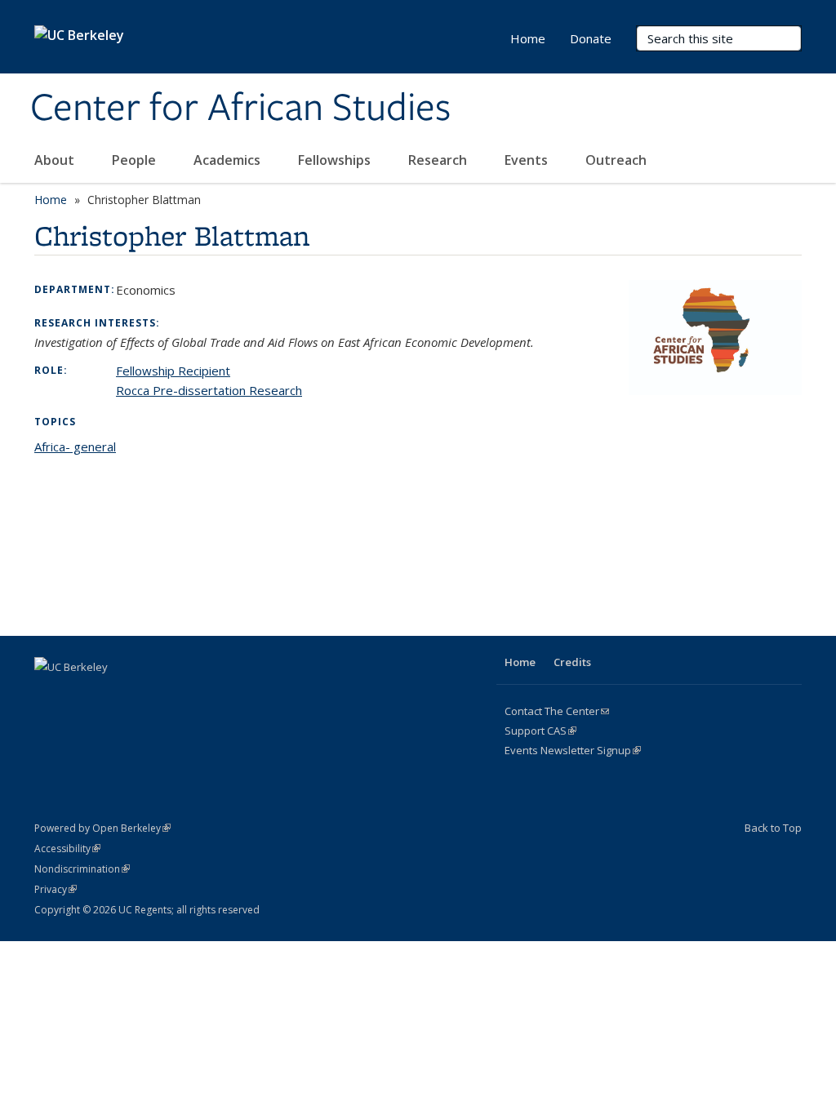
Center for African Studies (240, 108)
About (56, 160)
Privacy (55, 889)
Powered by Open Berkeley (102, 828)
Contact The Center (557, 711)
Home (527, 38)
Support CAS (540, 730)
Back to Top (773, 827)
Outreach (617, 160)
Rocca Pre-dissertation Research (209, 390)
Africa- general (75, 446)
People (135, 160)
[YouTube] (144, 694)
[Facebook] (49, 694)
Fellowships (336, 160)
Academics (228, 160)
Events (528, 160)
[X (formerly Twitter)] (80, 694)
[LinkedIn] (112, 694)
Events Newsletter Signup (573, 750)
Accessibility (67, 848)
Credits (572, 662)
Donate (590, 38)
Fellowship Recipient (173, 370)
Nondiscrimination (82, 869)
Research (439, 160)
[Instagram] (176, 694)
